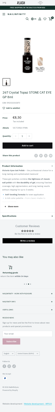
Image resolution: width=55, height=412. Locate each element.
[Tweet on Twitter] (46, 155)
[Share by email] (50, 155)
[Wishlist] (44, 19)
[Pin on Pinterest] (41, 155)
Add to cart (27, 145)
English (6, 353)
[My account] (39, 19)
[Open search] (27, 19)
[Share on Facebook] (36, 155)
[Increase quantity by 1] (29, 136)
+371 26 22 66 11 (30, 276)
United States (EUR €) (26, 353)
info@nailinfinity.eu (30, 279)
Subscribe (11, 341)
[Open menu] (4, 14)
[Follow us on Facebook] (4, 366)
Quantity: (7, 136)
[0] (50, 18)
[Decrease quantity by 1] (15, 136)
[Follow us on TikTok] (14, 366)
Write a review (27, 240)
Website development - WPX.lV (38, 404)
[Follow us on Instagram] (9, 366)
